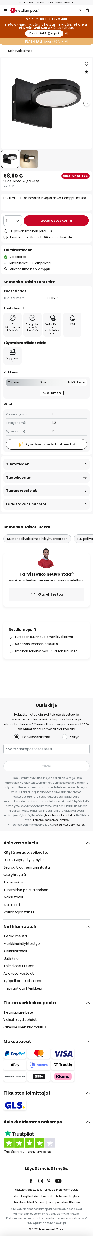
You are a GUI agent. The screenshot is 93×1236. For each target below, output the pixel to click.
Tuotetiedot (17, 464)
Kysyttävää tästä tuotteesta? (50, 444)
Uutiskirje (11, 958)
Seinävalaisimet (20, 51)
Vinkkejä (35, 988)
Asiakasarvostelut (18, 973)
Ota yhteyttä (14, 874)
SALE (44, 33)
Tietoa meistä (15, 936)
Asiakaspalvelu (20, 843)
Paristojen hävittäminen (29, 1202)
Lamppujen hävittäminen (64, 1202)
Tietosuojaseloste (18, 1012)
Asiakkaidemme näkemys (32, 1122)
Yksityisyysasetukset (28, 1190)
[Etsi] (80, 10)
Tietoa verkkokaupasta (29, 1003)
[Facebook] (34, 1181)
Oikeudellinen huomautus (24, 1027)
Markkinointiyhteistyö (21, 943)
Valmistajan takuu (18, 912)
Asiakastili (11, 904)
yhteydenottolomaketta (59, 815)
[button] (10, 159)
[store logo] (27, 10)
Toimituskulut (14, 882)
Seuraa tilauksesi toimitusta (26, 867)
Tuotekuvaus (18, 477)
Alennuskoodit (15, 950)
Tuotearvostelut (21, 490)
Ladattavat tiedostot (26, 504)
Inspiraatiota (14, 988)
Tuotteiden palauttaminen (25, 889)
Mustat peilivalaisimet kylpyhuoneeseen (37, 539)
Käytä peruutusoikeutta (26, 852)
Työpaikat (12, 980)
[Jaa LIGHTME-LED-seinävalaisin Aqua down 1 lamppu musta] (86, 72)
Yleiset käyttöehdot (20, 1019)
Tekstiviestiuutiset (18, 965)
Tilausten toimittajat (26, 1093)
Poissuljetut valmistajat (68, 824)
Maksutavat (13, 897)
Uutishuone (32, 980)
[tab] (46, 877)
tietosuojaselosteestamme (51, 820)
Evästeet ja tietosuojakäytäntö (61, 1196)
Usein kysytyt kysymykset (25, 859)
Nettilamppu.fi (19, 926)
